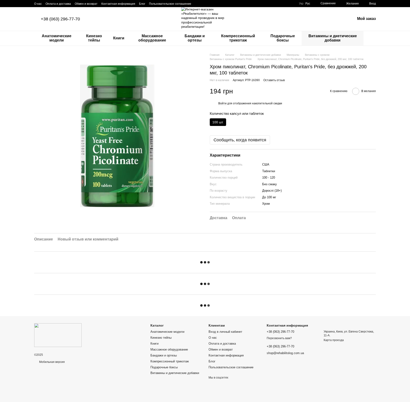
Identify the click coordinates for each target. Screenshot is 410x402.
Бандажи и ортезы (195, 38)
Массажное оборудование (152, 38)
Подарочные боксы (282, 38)
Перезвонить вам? (279, 338)
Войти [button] (222, 103)
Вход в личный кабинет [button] (225, 331)
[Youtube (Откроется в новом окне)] (215, 3)
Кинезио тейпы (94, 38)
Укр (301, 3)
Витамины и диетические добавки (332, 38)
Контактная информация (118, 3)
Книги (118, 38)
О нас (38, 3)
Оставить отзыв (274, 80)
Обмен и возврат (86, 3)
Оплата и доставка (58, 3)
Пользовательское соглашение (170, 3)
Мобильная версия (51, 362)
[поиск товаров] (372, 38)
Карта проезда (334, 340)
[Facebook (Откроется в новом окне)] (209, 3)
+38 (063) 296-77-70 (60, 19)
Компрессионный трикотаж (238, 38)
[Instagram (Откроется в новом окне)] (198, 3)
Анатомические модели (56, 38)
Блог (142, 3)
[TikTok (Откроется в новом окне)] (203, 3)
